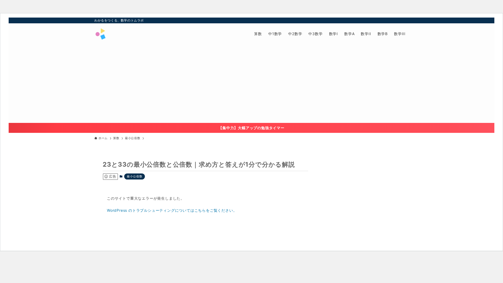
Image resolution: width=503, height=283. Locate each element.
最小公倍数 (134, 176)
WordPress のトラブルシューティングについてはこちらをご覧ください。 (172, 210)
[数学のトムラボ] (100, 34)
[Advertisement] (251, 83)
